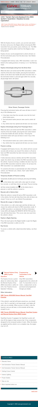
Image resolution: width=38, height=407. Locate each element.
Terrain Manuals (5, 2)
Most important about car (9, 384)
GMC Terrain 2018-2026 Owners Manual (11, 24)
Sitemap (28, 2)
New (21, 2)
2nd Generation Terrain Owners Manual (13, 364)
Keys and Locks (5, 25)
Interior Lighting (6, 374)
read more (34, 391)
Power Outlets (6, 378)
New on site (5, 381)
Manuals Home (6, 361)
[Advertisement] (19, 35)
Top (24, 2)
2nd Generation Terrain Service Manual (13, 368)
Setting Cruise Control (8, 371)
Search (34, 2)
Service (17, 2)
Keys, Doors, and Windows (29, 24)
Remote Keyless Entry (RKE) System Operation (22, 25)
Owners (12, 2)
